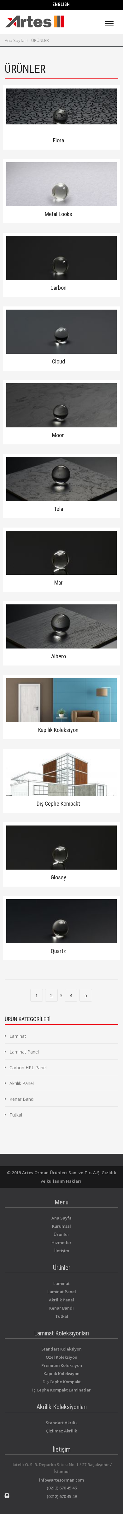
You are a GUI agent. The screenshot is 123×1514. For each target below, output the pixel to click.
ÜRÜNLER (40, 40)
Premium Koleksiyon (61, 1365)
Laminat (17, 1036)
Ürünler (61, 1234)
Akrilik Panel (21, 1083)
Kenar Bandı (21, 1099)
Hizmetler (61, 1242)
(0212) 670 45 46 (62, 1488)
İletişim (61, 1251)
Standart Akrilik (62, 1422)
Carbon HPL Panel (28, 1068)
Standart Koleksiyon (61, 1349)
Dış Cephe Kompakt (62, 1382)
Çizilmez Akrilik (61, 1431)
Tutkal (15, 1115)
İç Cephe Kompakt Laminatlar (61, 1390)
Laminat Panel (24, 1052)
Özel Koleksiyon (61, 1357)
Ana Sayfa (15, 40)
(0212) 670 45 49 (62, 1496)
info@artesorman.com (61, 1480)
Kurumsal (61, 1226)
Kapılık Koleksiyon (61, 1373)
